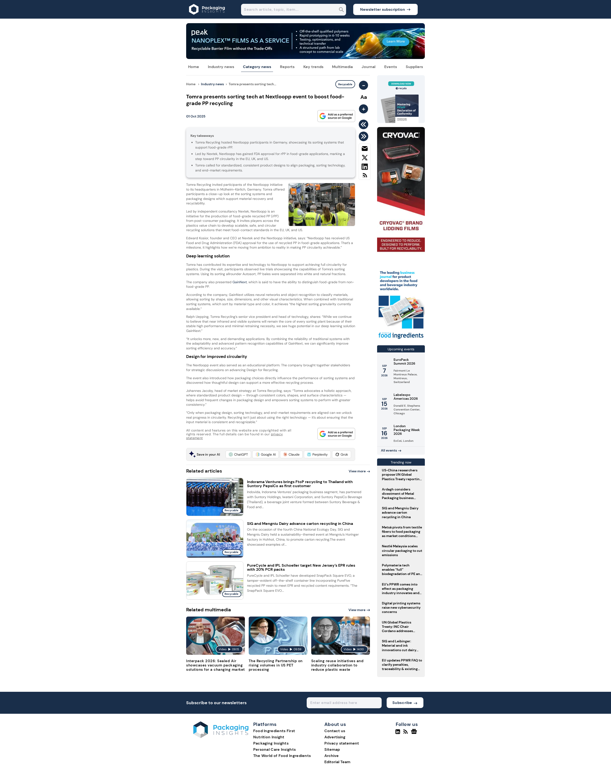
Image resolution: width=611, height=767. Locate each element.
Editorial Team (337, 762)
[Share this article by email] (364, 149)
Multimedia (342, 66)
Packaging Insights (271, 743)
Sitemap (332, 749)
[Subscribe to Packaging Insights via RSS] (364, 177)
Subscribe (402, 702)
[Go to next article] (364, 136)
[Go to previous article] (364, 124)
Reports (287, 66)
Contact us (334, 731)
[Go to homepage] (220, 737)
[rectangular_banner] (401, 339)
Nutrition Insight (268, 737)
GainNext (239, 282)
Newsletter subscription (382, 9)
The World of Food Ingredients (282, 755)
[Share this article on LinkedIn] (364, 167)
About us (335, 724)
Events (390, 66)
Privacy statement (341, 743)
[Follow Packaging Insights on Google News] (415, 733)
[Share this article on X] (364, 158)
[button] (238, 454)
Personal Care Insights (274, 749)
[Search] (341, 10)
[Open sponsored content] (305, 57)
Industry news (221, 66)
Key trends (313, 66)
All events (389, 450)
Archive (331, 755)
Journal (368, 66)
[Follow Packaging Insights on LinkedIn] (397, 733)
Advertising (334, 737)
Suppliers (414, 66)
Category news (257, 66)
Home (193, 66)
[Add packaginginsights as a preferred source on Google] (336, 116)
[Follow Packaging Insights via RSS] (406, 733)
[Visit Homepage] (207, 17)
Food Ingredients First (274, 731)
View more (357, 471)
